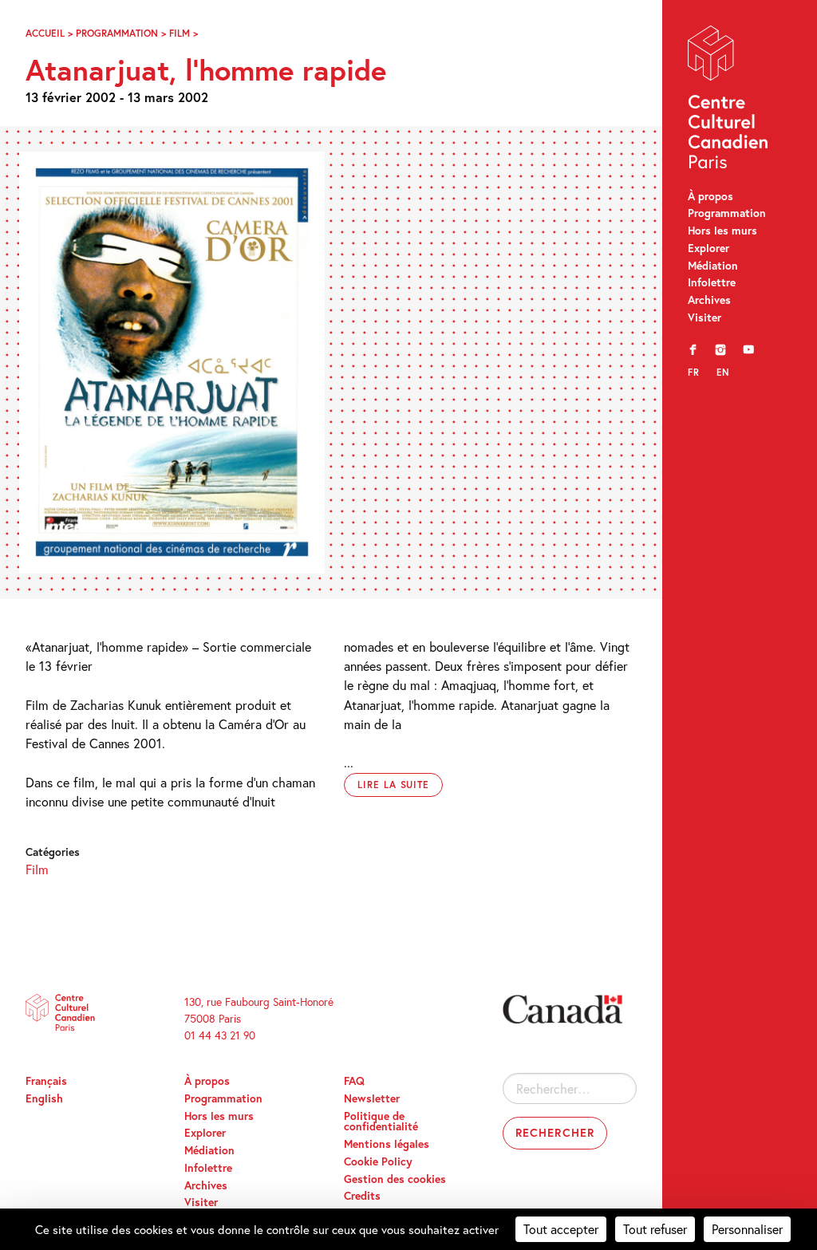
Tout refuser (655, 1228)
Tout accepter (560, 1228)
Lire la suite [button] (393, 785)
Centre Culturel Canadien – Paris (729, 100)
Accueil (45, 32)
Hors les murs (722, 230)
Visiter (704, 317)
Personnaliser (747, 1228)
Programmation (727, 213)
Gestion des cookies (395, 1179)
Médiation (713, 265)
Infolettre (712, 282)
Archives (709, 300)
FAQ (354, 1081)
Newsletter (372, 1098)
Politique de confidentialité (381, 1121)
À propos (710, 196)
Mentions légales (386, 1144)
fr (694, 372)
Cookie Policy (378, 1161)
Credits (362, 1196)
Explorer (708, 248)
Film (179, 32)
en (722, 372)
